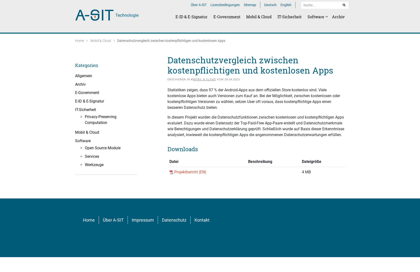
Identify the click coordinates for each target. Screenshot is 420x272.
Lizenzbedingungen (225, 5)
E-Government (226, 16)
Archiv (338, 16)
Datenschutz (174, 220)
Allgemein (83, 76)
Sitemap (250, 5)
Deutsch (270, 5)
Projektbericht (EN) (190, 172)
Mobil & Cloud (259, 16)
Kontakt (202, 220)
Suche (346, 5)
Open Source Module (103, 148)
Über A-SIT (199, 5)
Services (92, 156)
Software (316, 16)
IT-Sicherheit (290, 16)
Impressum (143, 220)
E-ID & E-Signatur (191, 16)
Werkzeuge (94, 164)
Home (79, 41)
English (285, 5)
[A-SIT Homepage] (107, 15)
